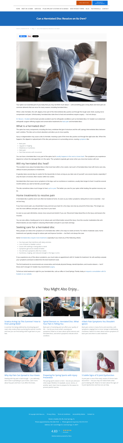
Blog (33, 28)
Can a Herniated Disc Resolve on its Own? (48, 28)
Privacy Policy (51, 414)
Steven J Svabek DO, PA (22, 28)
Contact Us (90, 414)
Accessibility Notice (79, 414)
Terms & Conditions (64, 414)
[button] (100, 3)
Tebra (69, 436)
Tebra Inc (41, 414)
